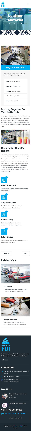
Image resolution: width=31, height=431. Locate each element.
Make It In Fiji (18, 426)
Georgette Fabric (10, 319)
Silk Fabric (8, 287)
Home (5, 24)
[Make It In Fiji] (3, 4)
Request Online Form (15, 418)
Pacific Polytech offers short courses (17, 404)
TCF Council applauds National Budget (17, 394)
